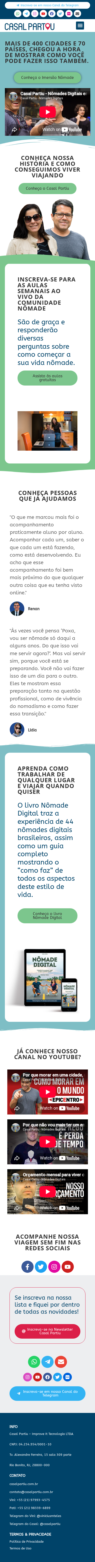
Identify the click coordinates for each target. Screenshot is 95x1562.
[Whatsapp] (17, 13)
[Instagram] (34, 13)
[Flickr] (69, 13)
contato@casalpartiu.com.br (31, 1492)
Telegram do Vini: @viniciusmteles (35, 1516)
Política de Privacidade (27, 1541)
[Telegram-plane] (26, 13)
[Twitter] (60, 13)
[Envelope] (77, 13)
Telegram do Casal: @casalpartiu (35, 1524)
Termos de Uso (20, 1548)
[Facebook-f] (27, 1267)
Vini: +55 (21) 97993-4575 (30, 1500)
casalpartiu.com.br (24, 1484)
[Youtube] (43, 13)
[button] (80, 26)
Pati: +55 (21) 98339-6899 (30, 1508)
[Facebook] (52, 13)
